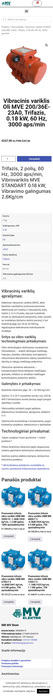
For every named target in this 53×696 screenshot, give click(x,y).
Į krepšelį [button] (9, 536)
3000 (5, 249)
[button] (26, 11)
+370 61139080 (30, 640)
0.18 (5, 230)
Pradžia (5, 27)
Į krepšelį (34, 158)
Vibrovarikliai (17, 27)
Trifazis (6, 259)
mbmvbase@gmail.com (22, 643)
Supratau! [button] (43, 691)
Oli (4, 239)
